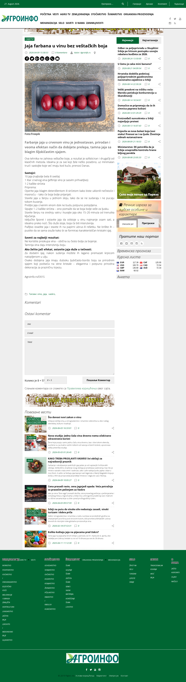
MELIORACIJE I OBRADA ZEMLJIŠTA (7, 599)
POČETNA (45, 14)
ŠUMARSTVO (115, 14)
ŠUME (68, 565)
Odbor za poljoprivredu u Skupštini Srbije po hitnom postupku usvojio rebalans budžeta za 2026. (138, 51)
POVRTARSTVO (8, 570)
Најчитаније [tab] (150, 40)
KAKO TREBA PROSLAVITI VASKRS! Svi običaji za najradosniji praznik (75, 460)
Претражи (148, 223)
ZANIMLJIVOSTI (94, 23)
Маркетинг (101, 675)
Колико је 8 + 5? (34, 380)
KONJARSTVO (50, 583)
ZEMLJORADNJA (81, 14)
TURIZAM (132, 574)
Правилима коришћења (82, 388)
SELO (61, 23)
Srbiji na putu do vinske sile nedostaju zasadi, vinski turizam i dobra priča (78, 511)
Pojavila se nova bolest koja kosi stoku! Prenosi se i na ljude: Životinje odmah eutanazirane (139, 134)
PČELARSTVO (49, 592)
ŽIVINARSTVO (50, 588)
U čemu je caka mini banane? (135, 64)
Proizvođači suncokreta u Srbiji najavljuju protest (136, 120)
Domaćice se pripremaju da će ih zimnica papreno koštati (136, 107)
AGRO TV (65, 14)
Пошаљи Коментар (98, 380)
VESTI (56, 14)
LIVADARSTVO (7, 611)
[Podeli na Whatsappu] (47, 58)
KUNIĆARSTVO (50, 609)
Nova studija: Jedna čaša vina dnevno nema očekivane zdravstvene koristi (79, 437)
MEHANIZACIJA (48, 23)
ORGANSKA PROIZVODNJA (139, 14)
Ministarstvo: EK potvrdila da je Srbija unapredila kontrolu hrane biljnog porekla (137, 150)
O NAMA (80, 23)
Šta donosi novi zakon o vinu (64, 417)
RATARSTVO (6, 565)
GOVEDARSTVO (50, 565)
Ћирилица (179, 3)
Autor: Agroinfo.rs (82, 52)
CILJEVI (173, 577)
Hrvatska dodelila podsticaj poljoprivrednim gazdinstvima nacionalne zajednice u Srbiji (135, 76)
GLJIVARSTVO (7, 640)
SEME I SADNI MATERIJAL (70, 590)
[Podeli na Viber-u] (52, 58)
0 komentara (61, 52)
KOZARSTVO (49, 579)
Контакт (124, 675)
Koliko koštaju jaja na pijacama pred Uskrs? (73, 532)
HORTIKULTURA (8, 607)
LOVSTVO (69, 607)
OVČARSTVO (49, 574)
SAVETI (70, 23)
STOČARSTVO (98, 14)
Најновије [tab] (127, 40)
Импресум (113, 675)
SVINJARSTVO (50, 570)
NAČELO (174, 581)
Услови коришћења (85, 675)
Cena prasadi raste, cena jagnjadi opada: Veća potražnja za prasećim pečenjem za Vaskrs (80, 488)
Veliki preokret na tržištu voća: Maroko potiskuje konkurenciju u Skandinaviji (137, 92)
